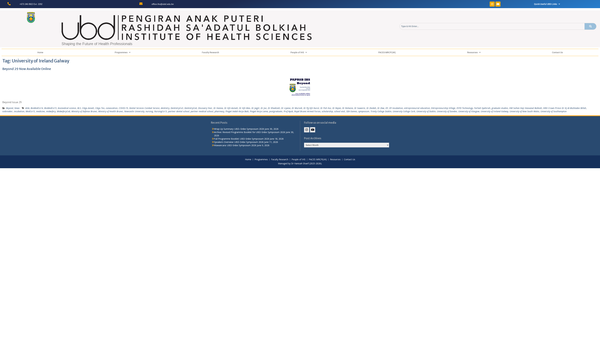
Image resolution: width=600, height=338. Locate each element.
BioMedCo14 (37, 108)
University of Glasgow (468, 111)
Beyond (9, 108)
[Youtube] (497, 4)
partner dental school (178, 111)
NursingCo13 (160, 111)
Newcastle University (134, 111)
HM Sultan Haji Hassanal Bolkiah (525, 108)
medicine (40, 111)
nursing (149, 111)
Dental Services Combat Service (144, 108)
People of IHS (297, 52)
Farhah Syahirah (482, 108)
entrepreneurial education (417, 108)
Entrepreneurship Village (443, 108)
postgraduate (275, 111)
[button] (547, 4)
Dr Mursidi (297, 108)
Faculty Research (210, 52)
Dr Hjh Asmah (231, 108)
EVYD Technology (465, 108)
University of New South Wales (524, 111)
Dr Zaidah (371, 108)
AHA (27, 108)
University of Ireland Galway (494, 111)
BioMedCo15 (50, 108)
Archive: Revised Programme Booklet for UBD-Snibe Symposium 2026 (249, 132)
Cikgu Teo (100, 108)
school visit (339, 111)
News (17, 108)
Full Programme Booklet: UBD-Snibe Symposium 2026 (241, 138)
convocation (112, 108)
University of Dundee (447, 111)
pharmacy (219, 111)
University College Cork (404, 111)
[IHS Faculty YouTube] (312, 129)
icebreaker (7, 111)
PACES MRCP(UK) (387, 52)
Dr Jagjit (255, 108)
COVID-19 (123, 108)
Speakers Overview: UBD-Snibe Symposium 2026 (239, 142)
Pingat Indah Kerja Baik (237, 111)
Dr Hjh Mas (244, 108)
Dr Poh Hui (325, 108)
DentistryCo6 (190, 108)
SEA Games (351, 111)
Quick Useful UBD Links (545, 4)
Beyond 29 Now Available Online (26, 69)
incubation (19, 111)
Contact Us (557, 52)
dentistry (165, 108)
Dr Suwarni (359, 108)
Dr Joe (264, 108)
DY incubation (396, 108)
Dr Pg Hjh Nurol (311, 108)
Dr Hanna (218, 108)
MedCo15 (30, 111)
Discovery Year (205, 108)
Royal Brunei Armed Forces (307, 111)
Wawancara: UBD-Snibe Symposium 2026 (235, 145)
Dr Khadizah (274, 108)
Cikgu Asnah (88, 108)
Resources (472, 52)
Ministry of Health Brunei (110, 111)
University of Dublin (426, 111)
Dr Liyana (285, 108)
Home (40, 52)
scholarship (327, 111)
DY (386, 108)
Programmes (121, 52)
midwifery (51, 111)
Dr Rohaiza (347, 108)
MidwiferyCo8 (63, 111)
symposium (363, 111)
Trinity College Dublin (380, 111)
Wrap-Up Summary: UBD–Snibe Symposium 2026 (239, 128)
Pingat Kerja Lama (259, 111)
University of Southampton (553, 111)
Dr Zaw (380, 108)
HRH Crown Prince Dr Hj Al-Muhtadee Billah (564, 108)
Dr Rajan (336, 108)
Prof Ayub (288, 111)
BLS (79, 108)
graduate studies (500, 108)
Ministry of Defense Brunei (84, 111)
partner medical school (202, 111)
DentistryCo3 (177, 108)
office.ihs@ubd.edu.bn (163, 4)
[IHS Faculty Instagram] (306, 129)
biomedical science (67, 108)
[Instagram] (492, 4)
